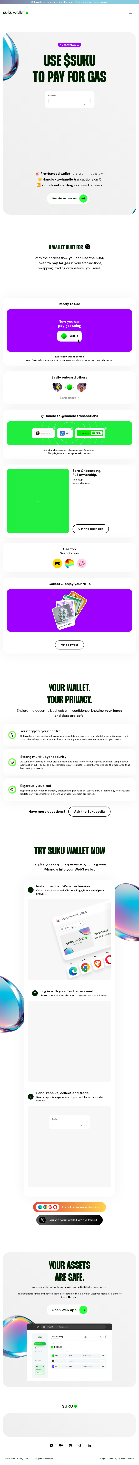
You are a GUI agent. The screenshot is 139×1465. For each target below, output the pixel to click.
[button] (130, 12)
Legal (103, 1458)
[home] (16, 12)
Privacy (113, 1458)
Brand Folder (126, 1458)
